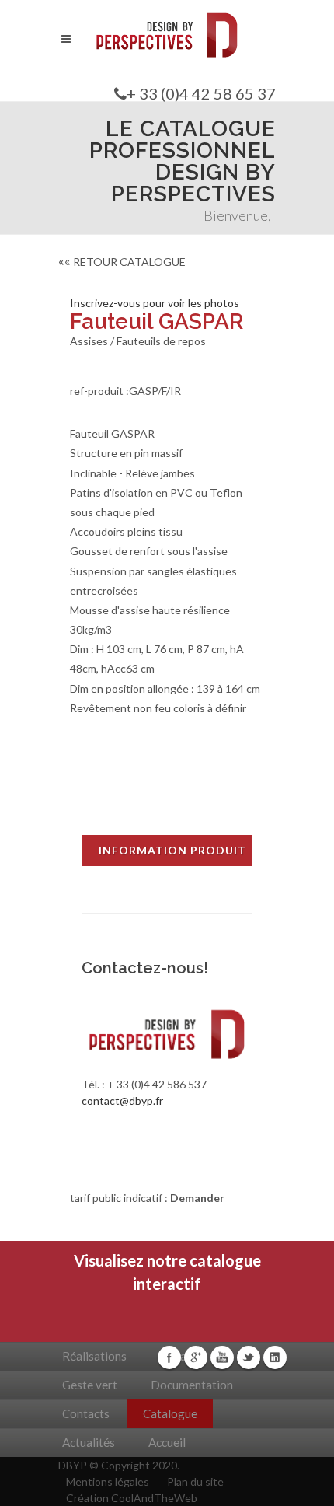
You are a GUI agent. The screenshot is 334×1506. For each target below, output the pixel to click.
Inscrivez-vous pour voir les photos (154, 302)
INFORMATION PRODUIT (172, 850)
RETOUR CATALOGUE (122, 261)
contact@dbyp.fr (122, 1100)
